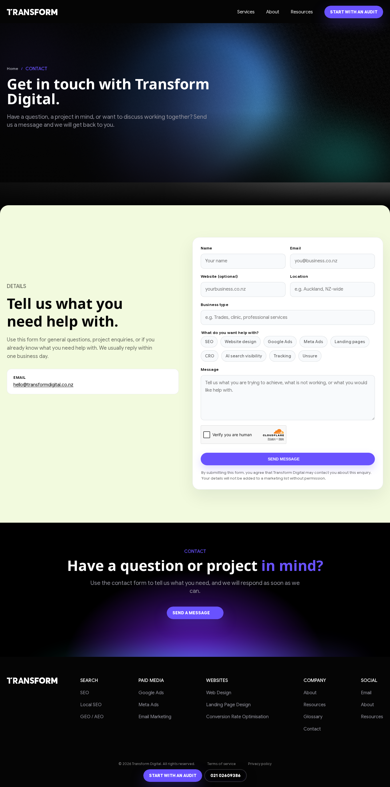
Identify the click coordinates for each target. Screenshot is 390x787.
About (272, 12)
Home (12, 68)
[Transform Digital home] (32, 12)
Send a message (191, 612)
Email (366, 693)
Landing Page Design (228, 705)
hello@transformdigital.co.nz (43, 385)
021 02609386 (225, 775)
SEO (84, 693)
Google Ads (151, 693)
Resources (302, 12)
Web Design (218, 693)
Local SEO (91, 705)
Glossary (312, 717)
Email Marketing (154, 717)
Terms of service (221, 764)
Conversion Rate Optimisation (237, 717)
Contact (312, 729)
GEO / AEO (92, 717)
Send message (283, 459)
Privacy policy (260, 764)
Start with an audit (353, 12)
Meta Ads (148, 705)
